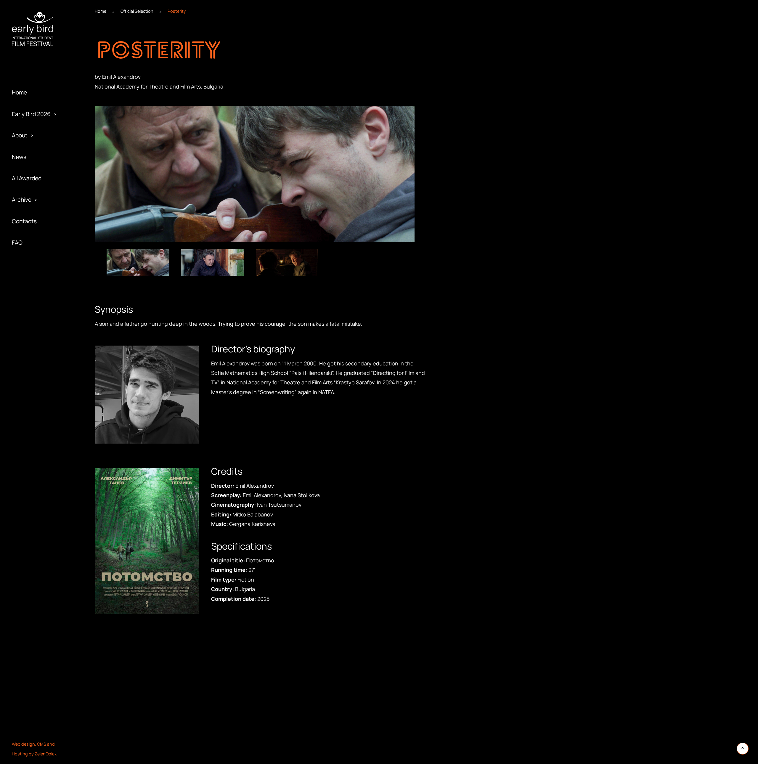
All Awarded (26, 178)
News (19, 157)
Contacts (24, 221)
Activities (24, 75)
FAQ (17, 242)
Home (19, 92)
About (20, 135)
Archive (21, 199)
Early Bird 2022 (31, 75)
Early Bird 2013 (30, 268)
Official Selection (137, 11)
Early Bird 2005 (31, 289)
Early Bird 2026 (31, 114)
